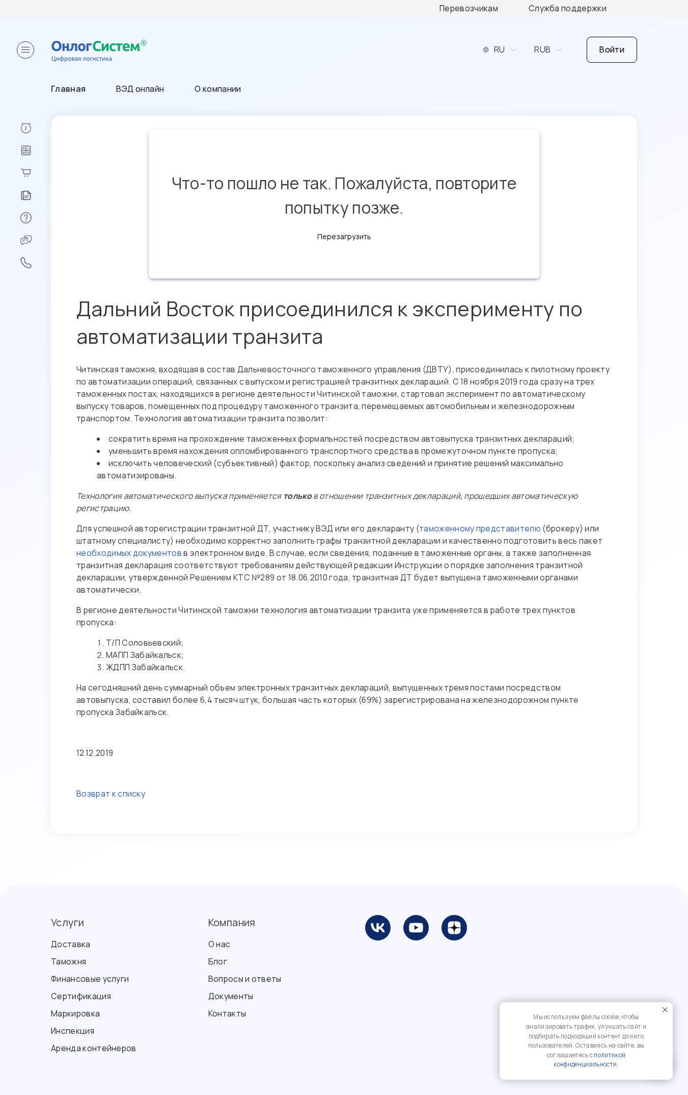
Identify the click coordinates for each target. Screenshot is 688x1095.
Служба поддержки (568, 8)
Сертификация (81, 996)
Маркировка (75, 1013)
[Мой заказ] (35, 173)
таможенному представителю (480, 528)
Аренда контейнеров (93, 1048)
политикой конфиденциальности (589, 1060)
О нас (219, 944)
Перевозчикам (468, 8)
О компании (218, 88)
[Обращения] (35, 240)
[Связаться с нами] (35, 263)
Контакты (227, 1013)
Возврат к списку (110, 793)
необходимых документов (129, 552)
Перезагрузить (344, 236)
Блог (217, 961)
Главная (68, 88)
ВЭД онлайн (140, 88)
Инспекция (72, 1030)
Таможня (68, 961)
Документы (231, 996)
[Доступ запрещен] (35, 128)
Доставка (71, 944)
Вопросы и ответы (245, 978)
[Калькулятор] (35, 150)
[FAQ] (35, 218)
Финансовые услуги (90, 978)
